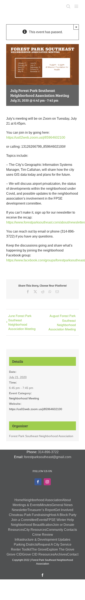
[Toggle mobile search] (68, 6)
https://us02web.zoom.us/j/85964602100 (35, 137)
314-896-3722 (48, 452)
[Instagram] (47, 481)
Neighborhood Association (42, 500)
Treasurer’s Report (41, 510)
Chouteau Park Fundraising (29, 515)
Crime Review (42, 534)
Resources (16, 529)
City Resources (35, 529)
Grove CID (14, 554)
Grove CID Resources (38, 554)
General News (62, 505)
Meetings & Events (26, 505)
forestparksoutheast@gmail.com (47, 457)
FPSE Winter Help (60, 520)
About (66, 500)
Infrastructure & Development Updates (42, 539)
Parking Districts (26, 544)
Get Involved (64, 510)
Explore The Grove (60, 549)
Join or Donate (63, 524)
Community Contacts (61, 529)
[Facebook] (37, 481)
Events (42, 520)
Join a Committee (24, 520)
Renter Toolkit (21, 549)
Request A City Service (54, 544)
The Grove (39, 549)
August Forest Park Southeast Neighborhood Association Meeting (62, 322)
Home (18, 500)
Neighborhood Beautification (32, 524)
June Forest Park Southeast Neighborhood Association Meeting (21, 322)
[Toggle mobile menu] (76, 6)
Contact (72, 554)
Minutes (46, 505)
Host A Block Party (62, 515)
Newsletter (19, 510)
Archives (60, 554)
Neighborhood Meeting (24, 398)
